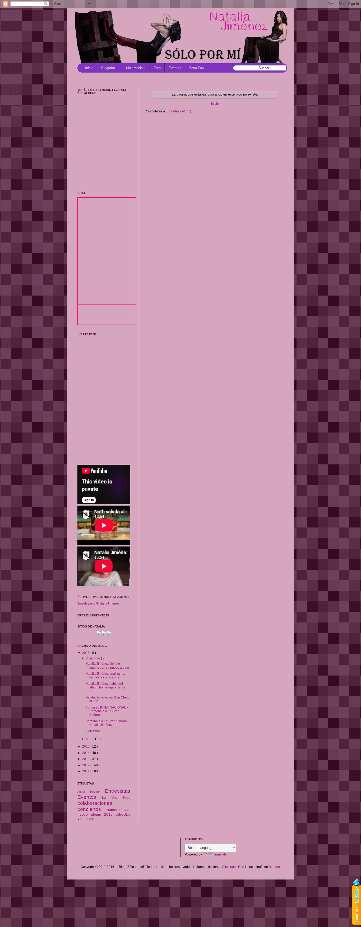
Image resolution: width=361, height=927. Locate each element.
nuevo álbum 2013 (96, 814)
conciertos (90, 809)
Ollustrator (229, 867)
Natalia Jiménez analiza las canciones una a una (105, 675)
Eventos (175, 68)
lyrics (127, 810)
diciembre (93, 658)
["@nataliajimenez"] (109, 634)
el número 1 (113, 809)
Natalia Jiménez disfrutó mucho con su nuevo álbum (107, 665)
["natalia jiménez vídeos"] (104, 634)
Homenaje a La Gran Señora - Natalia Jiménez (107, 723)
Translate (220, 854)
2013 (86, 759)
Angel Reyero (91, 791)
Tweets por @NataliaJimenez (98, 603)
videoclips (123, 814)
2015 (86, 746)
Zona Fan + (198, 68)
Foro (157, 68)
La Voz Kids (116, 797)
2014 (86, 753)
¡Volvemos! (93, 731)
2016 (86, 653)
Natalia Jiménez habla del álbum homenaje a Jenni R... (105, 687)
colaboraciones (94, 803)
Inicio (89, 68)
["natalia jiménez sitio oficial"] (99, 634)
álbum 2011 (87, 819)
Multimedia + (136, 68)
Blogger (274, 867)
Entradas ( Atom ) (178, 111)
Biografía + (109, 68)
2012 (86, 765)
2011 (86, 771)
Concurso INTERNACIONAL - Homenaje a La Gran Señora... (106, 711)
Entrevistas (117, 791)
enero (90, 739)
